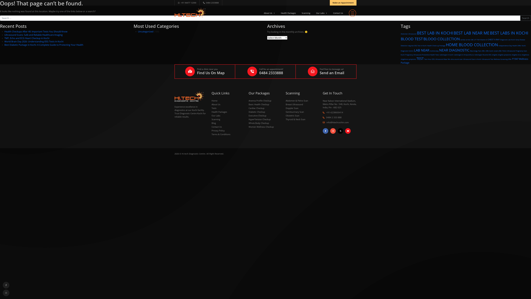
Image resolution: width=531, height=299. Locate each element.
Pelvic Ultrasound (508, 51)
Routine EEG (487, 55)
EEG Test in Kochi (420, 46)
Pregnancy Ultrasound (413, 55)
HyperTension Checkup (260, 119)
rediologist (478, 55)
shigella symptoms (504, 55)
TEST (420, 58)
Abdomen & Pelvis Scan (297, 100)
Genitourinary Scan (295, 111)
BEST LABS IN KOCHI (509, 33)
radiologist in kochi (446, 55)
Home (214, 100)
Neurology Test (475, 51)
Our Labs (320, 13)
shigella (494, 55)
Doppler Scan (292, 108)
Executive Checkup (257, 115)
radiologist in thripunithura (464, 55)
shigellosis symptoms (408, 59)
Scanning (306, 13)
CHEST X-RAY (494, 39)
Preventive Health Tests (430, 55)
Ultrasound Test (487, 59)
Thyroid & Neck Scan (295, 119)
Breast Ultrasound (294, 104)
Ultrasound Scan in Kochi (472, 59)
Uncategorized (145, 31)
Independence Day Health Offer (510, 46)
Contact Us (338, 13)
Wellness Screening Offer (503, 59)
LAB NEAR (421, 50)
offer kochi (489, 51)
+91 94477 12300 (188, 2)
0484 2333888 (212, 2)
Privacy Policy (218, 130)
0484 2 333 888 (334, 117)
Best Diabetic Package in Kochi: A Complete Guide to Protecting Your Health (43, 44)
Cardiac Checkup (256, 108)
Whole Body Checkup (259, 123)
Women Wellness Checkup (261, 126)
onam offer (498, 51)
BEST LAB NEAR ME (471, 33)
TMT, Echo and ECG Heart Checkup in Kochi (26, 38)
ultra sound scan (457, 59)
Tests (214, 108)
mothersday (434, 51)
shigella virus (516, 55)
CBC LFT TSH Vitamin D (479, 40)
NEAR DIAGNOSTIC (454, 50)
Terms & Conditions (221, 134)
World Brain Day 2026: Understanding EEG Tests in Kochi (33, 41)
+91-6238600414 (334, 112)
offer (483, 51)
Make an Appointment (343, 2)
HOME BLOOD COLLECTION (472, 44)
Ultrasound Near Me (442, 59)
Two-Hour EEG (429, 59)
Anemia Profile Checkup (260, 100)
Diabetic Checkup (257, 111)
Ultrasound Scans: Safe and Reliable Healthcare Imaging (33, 34)
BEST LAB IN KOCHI (435, 33)
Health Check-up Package (436, 46)
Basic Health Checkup (259, 104)
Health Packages (288, 13)
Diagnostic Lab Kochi (507, 40)
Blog (214, 123)
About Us (268, 13)
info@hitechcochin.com (337, 122)
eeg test (411, 46)
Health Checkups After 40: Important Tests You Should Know (35, 31)
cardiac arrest (465, 40)
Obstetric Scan (292, 115)
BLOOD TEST (412, 38)
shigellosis (525, 55)
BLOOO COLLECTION (441, 38)
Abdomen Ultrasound (408, 34)
